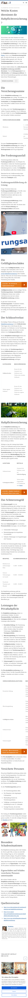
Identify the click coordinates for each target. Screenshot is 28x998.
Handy (21, 485)
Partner (3, 55)
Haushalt (5, 820)
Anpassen (14, 991)
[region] (14, 986)
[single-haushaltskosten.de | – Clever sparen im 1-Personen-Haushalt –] (6, 2)
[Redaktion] (4, 928)
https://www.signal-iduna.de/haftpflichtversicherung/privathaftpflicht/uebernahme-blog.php (15, 914)
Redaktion (10, 926)
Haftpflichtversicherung (7, 324)
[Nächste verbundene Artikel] (25, 958)
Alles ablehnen (14, 995)
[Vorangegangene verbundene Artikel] (21, 958)
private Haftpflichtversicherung (9, 273)
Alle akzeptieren (14, 987)
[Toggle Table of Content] (15, 81)
